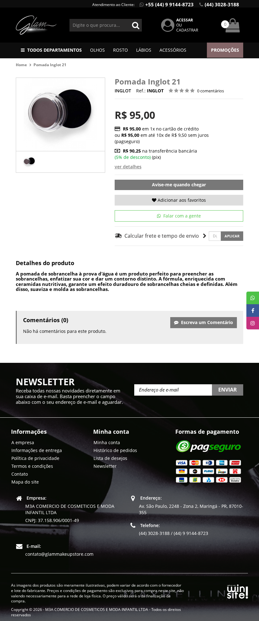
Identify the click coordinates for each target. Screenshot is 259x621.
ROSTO (120, 50)
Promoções (225, 50)
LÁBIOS (143, 50)
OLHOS (97, 50)
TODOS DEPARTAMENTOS (54, 50)
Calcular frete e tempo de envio (160, 235)
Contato (19, 474)
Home (21, 64)
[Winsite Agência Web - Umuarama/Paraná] (237, 590)
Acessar (184, 20)
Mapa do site (25, 482)
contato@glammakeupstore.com (59, 554)
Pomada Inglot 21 (49, 64)
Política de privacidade (35, 458)
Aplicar (232, 236)
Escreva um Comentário (205, 322)
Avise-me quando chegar (179, 185)
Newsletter (105, 466)
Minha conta (106, 442)
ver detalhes (128, 167)
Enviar (227, 389)
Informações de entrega (36, 450)
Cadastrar (187, 30)
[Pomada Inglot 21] (29, 162)
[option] (29, 162)
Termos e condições (32, 466)
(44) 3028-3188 (222, 4)
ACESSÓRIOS (173, 50)
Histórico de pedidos (115, 450)
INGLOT (123, 91)
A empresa (22, 442)
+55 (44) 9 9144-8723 (169, 4)
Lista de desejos (110, 458)
